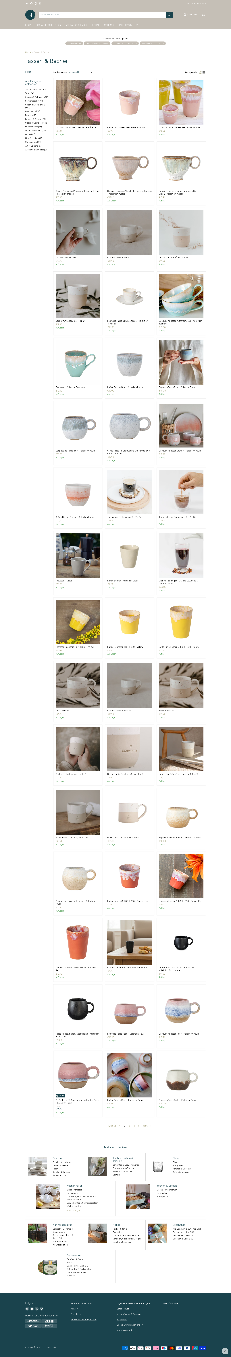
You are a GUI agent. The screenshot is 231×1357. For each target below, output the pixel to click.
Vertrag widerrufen (125, 1330)
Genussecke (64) (33, 142)
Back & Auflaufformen (167, 1190)
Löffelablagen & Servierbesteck (81, 1196)
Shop (28, 25)
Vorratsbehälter (74, 1199)
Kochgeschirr (163, 1196)
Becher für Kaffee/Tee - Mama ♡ (174, 257)
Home (28, 52)
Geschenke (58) (32, 111)
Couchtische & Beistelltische (126, 1235)
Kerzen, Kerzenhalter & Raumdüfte (63, 1236)
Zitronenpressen (74, 1190)
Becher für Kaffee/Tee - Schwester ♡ (125, 774)
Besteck (116, 1175)
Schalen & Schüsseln (62, 1172)
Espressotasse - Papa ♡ (119, 710)
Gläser (176, 1162)
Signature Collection (49, 25)
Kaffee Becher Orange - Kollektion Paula (75, 517)
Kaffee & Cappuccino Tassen (125, 43)
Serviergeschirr (60, 1175)
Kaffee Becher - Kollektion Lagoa (122, 580)
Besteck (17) (30, 115)
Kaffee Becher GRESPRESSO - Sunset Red (127, 901)
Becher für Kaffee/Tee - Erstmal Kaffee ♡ (178, 774)
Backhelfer (162, 1193)
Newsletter (76, 1314)
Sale (138, 25)
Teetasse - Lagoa (64, 580)
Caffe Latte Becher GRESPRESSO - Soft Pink (180, 127)
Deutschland (195, 3)
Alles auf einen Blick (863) (37, 150)
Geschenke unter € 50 (183, 1235)
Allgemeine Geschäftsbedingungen (133, 1303)
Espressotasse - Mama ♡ (119, 257)
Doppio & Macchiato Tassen (97, 43)
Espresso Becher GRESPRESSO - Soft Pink (76, 127)
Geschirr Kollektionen (62, 1162)
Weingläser (178, 1165)
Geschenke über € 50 (183, 1239)
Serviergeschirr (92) (34, 101)
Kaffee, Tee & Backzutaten (79, 1269)
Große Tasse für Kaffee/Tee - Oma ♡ (73, 837)
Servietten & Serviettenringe (126, 1165)
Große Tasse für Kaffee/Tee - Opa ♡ (124, 837)
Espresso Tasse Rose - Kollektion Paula (126, 1034)
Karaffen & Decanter (182, 1169)
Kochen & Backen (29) (35, 119)
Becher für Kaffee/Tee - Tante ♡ (71, 774)
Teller (55, 1169)
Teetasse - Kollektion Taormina (70, 387)
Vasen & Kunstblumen (123, 1171)
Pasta (69, 1262)
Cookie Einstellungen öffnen (130, 1325)
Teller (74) (29, 93)
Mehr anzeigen (73, 1210)
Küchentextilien (74, 1206)
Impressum (122, 1319)
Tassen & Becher (60, 1165)
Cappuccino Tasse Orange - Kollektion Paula (180, 450)
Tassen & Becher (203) (35, 89)
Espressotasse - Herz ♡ (67, 257)
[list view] (204, 72)
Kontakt (74, 1309)
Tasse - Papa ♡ (166, 710)
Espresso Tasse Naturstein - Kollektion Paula (180, 837)
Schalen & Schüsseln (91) (37, 97)
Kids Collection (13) (34, 138)
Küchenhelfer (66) (33, 127)
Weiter (146, 1126)
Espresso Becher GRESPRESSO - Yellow (75, 647)
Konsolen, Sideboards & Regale (127, 1239)
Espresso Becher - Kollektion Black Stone (127, 967)
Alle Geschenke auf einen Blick (187, 1229)
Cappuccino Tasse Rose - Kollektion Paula (179, 1034)
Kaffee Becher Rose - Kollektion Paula (125, 1100)
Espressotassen (74, 43)
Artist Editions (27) (33, 146)
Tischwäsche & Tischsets (124, 1168)
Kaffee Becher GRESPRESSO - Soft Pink (126, 127)
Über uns (109, 25)
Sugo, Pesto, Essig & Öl (77, 1266)
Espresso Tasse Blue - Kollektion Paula (177, 387)
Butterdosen (73, 1193)
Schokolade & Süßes (76, 1272)
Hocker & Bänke (120, 1229)
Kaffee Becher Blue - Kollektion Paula (125, 387)
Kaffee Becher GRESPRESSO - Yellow (125, 647)
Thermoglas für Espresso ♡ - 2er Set (124, 517)
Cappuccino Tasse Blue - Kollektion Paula (75, 450)
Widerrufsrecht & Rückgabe (129, 1314)
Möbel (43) (30, 134)
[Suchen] (169, 15)
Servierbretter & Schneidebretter (82, 1203)
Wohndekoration (60, 1245)
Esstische (117, 1232)
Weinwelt (71, 1275)
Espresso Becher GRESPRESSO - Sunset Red (180, 901)
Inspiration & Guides (76, 25)
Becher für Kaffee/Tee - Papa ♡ (71, 321)
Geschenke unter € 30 (183, 1232)
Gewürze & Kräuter (75, 1259)
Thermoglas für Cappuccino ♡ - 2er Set (178, 517)
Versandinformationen (81, 1303)
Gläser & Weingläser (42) (36, 123)
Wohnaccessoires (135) (36, 130)
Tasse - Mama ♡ (63, 710)
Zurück (112, 1126)
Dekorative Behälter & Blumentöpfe (63, 1230)
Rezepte (95, 25)
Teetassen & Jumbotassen (153, 43)
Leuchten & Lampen (122, 1242)
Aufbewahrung (60, 1241)
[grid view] (200, 72)
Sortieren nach (60, 72)
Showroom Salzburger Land (84, 1319)
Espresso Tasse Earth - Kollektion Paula (177, 1100)
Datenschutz (123, 1309)
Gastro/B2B (125, 25)
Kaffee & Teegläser (181, 1172)
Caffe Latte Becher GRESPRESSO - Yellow (179, 647)
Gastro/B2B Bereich (172, 1303)
